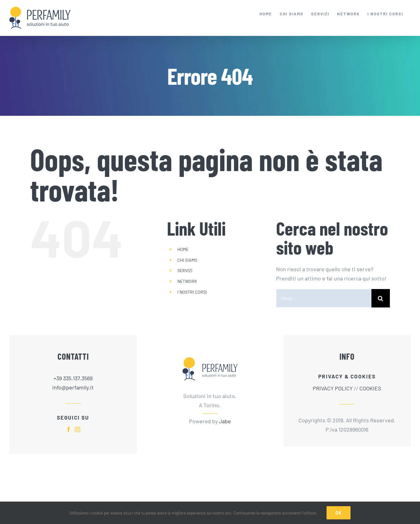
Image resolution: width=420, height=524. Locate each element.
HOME (182, 249)
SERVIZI (184, 270)
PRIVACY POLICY (333, 388)
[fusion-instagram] (77, 429)
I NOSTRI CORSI (192, 292)
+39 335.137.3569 (73, 378)
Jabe (225, 421)
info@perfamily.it (73, 387)
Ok (338, 512)
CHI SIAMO (187, 260)
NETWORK (187, 281)
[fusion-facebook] (68, 429)
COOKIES (370, 388)
